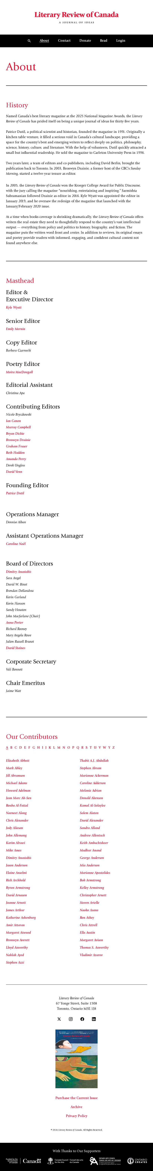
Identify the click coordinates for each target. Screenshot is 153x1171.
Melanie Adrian (91, 791)
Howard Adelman (18, 791)
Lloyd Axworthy (17, 948)
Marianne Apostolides (95, 873)
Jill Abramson (15, 776)
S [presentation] (87, 748)
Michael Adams (16, 783)
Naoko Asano (89, 910)
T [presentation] (91, 748)
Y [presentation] (109, 748)
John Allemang (16, 835)
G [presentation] (33, 748)
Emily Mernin (15, 329)
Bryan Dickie (15, 434)
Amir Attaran (15, 925)
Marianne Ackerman (94, 776)
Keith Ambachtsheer (94, 843)
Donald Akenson (91, 798)
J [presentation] (45, 748)
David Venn (14, 472)
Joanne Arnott (16, 903)
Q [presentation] (77, 748)
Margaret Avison (91, 940)
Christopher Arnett (93, 895)
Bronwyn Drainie (18, 440)
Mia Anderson (89, 865)
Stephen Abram (90, 768)
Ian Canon (13, 421)
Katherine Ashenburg (21, 918)
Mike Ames (13, 850)
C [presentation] (16, 748)
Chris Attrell (88, 925)
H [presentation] (38, 748)
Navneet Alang (16, 813)
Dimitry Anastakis (18, 572)
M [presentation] (58, 748)
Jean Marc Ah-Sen (18, 798)
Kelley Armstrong (92, 888)
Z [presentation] (114, 748)
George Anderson (92, 858)
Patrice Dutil (15, 493)
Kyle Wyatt (13, 307)
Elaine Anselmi (16, 873)
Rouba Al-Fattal (17, 806)
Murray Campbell (18, 427)
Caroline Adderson (93, 783)
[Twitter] (59, 1019)
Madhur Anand (90, 850)
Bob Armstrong (90, 880)
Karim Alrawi (15, 843)
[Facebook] (82, 1019)
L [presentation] (54, 748)
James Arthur (15, 910)
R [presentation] (82, 748)
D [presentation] (20, 748)
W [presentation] (104, 748)
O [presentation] (68, 748)
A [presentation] (7, 748)
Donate (85, 41)
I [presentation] (42, 748)
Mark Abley (14, 768)
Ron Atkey (87, 918)
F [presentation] (29, 748)
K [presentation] (50, 748)
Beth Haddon (15, 453)
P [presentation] (73, 748)
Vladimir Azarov (91, 955)
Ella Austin (87, 933)
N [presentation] (64, 748)
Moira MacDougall (19, 372)
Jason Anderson (16, 865)
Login (120, 41)
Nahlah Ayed (15, 955)
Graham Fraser (16, 446)
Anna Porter (14, 623)
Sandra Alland (90, 828)
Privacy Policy (76, 1116)
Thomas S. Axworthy (94, 948)
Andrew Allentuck (92, 835)
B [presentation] (11, 748)
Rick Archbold (15, 880)
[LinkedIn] (94, 1019)
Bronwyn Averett (17, 940)
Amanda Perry (16, 459)
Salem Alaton (89, 813)
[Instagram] (71, 1019)
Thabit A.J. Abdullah (94, 761)
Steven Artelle (89, 903)
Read (103, 41)
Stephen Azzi (15, 962)
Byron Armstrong (18, 888)
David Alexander (91, 820)
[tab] (7, 748)
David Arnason (16, 895)
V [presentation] (100, 748)
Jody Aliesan (14, 828)
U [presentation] (95, 748)
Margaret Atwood (18, 933)
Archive (76, 1107)
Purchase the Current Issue (76, 1098)
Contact (64, 41)
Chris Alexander (17, 820)
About (44, 41)
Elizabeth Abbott (17, 761)
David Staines (15, 648)
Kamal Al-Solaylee (92, 806)
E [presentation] (25, 748)
